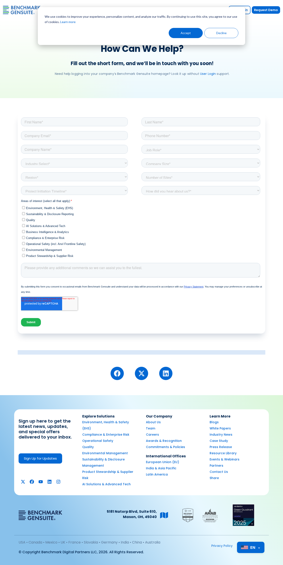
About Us (153, 422)
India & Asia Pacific (161, 468)
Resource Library (223, 453)
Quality (88, 447)
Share (214, 478)
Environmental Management (105, 453)
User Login (208, 74)
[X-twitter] (141, 373)
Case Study (219, 441)
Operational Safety (97, 441)
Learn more (68, 22)
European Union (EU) (162, 462)
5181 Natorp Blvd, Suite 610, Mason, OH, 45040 (132, 514)
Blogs (214, 422)
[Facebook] (117, 373)
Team (150, 428)
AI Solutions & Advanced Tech (106, 484)
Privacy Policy (222, 546)
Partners (216, 465)
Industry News (221, 434)
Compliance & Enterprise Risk (105, 434)
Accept (186, 33)
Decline (221, 33)
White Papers (220, 428)
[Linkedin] (165, 373)
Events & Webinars (224, 459)
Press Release (221, 447)
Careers (152, 434)
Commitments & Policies (165, 447)
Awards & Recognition (164, 441)
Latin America (157, 474)
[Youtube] (40, 481)
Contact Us (219, 472)
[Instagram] (58, 481)
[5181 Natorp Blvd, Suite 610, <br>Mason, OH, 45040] (164, 515)
